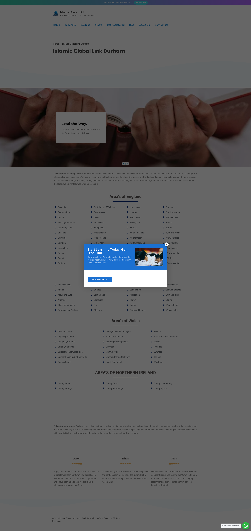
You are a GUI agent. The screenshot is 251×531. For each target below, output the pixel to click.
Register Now (99, 279)
